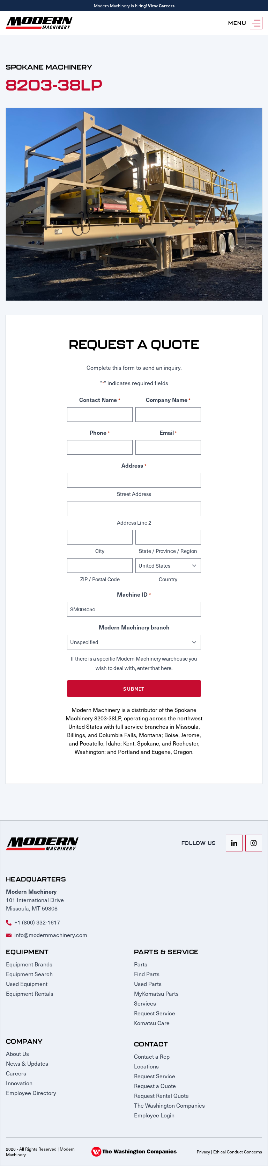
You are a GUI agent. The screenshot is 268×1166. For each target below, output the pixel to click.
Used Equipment (26, 983)
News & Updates (27, 1063)
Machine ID (134, 594)
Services (145, 1003)
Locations (146, 1066)
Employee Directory (31, 1092)
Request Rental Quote (161, 1095)
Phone (100, 432)
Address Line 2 (134, 522)
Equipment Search (29, 974)
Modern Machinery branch (134, 627)
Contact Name (99, 399)
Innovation (19, 1083)
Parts (140, 964)
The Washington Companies (169, 1105)
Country (168, 579)
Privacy (203, 1152)
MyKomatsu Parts (156, 993)
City (99, 551)
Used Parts (148, 983)
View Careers (161, 5)
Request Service (154, 1013)
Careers (16, 1073)
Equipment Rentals (29, 993)
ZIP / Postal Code (100, 579)
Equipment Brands (29, 964)
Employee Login (154, 1115)
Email (168, 432)
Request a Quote (155, 1085)
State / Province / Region (168, 551)
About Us (17, 1053)
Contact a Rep (152, 1056)
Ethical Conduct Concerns (237, 1152)
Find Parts (146, 974)
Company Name (168, 399)
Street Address (134, 494)
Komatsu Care (152, 1023)
